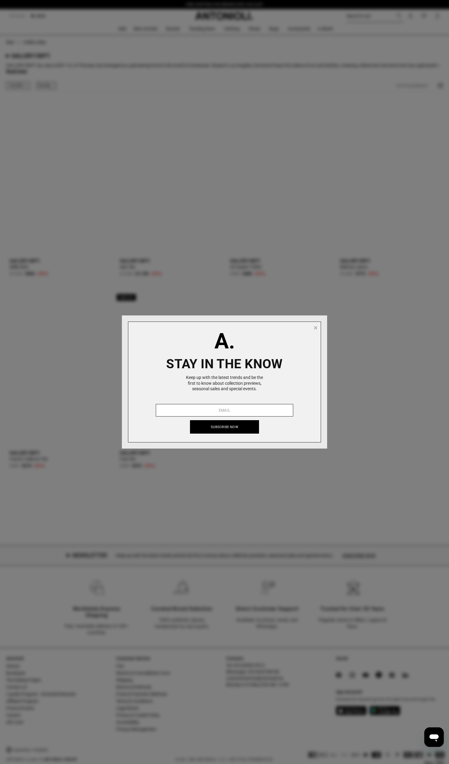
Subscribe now (224, 427)
